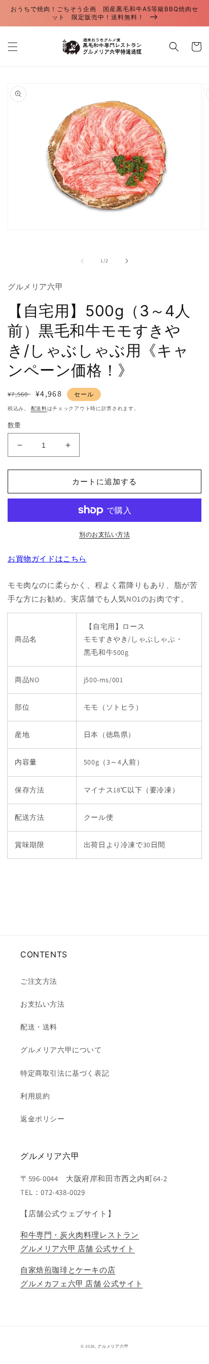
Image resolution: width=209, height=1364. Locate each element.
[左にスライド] (82, 261)
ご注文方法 (38, 981)
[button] (13, 47)
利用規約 (35, 1096)
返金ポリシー (42, 1118)
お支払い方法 (42, 1004)
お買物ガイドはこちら (47, 558)
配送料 (39, 408)
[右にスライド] (127, 261)
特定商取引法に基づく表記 (64, 1073)
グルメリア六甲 (112, 1346)
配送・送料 (38, 1027)
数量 (14, 425)
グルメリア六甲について (61, 1049)
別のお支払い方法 (104, 534)
